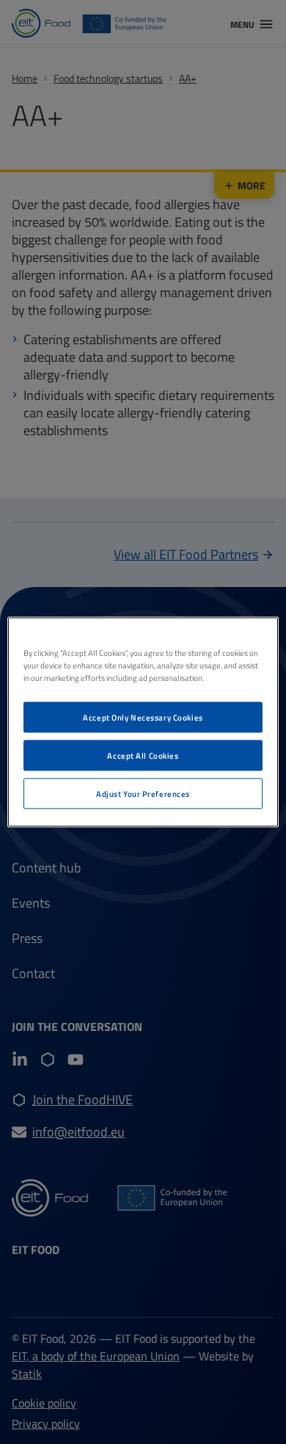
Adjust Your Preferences (143, 793)
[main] (143, 722)
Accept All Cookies (142, 755)
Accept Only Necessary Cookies (143, 717)
